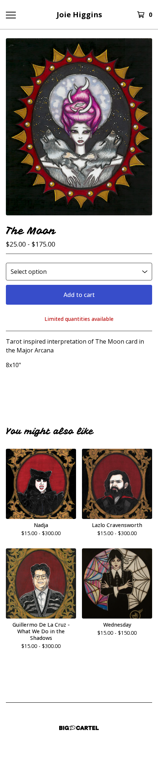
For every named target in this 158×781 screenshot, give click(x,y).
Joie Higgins (79, 14)
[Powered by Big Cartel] (79, 728)
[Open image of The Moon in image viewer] (79, 126)
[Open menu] (10, 14)
